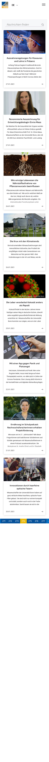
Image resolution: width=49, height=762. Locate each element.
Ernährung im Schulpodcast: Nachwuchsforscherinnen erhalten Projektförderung (24, 427)
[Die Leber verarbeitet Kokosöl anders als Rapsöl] (42, 328)
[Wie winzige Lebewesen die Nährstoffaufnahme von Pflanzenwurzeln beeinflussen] (42, 206)
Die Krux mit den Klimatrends (24, 241)
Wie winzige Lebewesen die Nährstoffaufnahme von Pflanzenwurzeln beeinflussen (25, 183)
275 (30, 521)
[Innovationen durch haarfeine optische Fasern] (42, 511)
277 (43, 521)
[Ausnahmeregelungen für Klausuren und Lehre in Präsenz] (42, 84)
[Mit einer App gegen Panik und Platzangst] (42, 389)
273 (17, 521)
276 (36, 521)
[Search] (43, 24)
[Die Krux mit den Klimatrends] (42, 267)
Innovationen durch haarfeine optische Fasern (24, 487)
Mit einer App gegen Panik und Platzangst (24, 365)
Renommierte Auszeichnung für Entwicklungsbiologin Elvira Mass (24, 120)
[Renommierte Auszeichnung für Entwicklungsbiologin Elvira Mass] (42, 145)
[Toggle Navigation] (43, 4)
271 (3, 521)
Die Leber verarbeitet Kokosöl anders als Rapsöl (24, 304)
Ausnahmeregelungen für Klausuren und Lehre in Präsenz (24, 59)
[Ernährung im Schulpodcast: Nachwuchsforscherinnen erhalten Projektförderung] (42, 450)
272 (10, 521)
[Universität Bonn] (5, 5)
